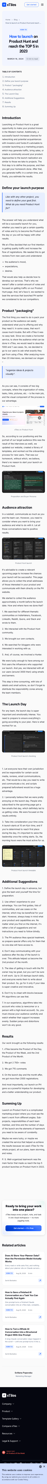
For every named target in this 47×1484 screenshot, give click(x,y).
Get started (31, 4)
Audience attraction (13, 89)
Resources (7, 1433)
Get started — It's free (23, 1228)
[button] (42, 4)
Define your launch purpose (16, 81)
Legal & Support (10, 1440)
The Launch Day (12, 94)
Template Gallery (10, 1418)
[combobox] (40, 1466)
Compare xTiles (9, 1426)
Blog (15, 20)
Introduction (10, 77)
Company (6, 1403)
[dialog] (23, 1473)
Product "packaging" (14, 85)
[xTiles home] (9, 5)
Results (8, 102)
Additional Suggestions (14, 98)
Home (7, 20)
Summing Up (10, 106)
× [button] (44, 1467)
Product (6, 1411)
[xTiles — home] (23, 1395)
